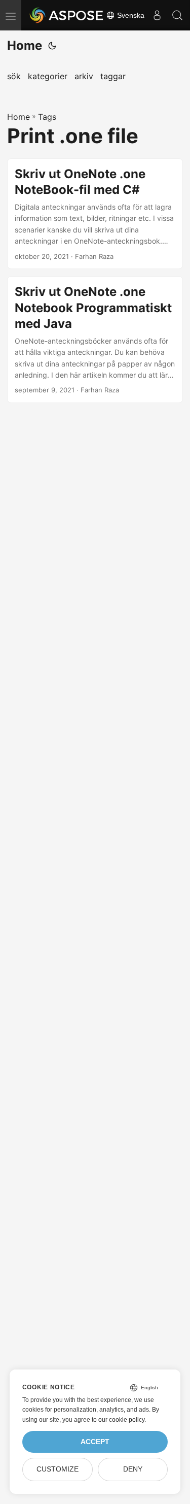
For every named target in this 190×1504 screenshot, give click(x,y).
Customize (57, 1469)
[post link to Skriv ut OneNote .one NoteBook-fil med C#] (95, 214)
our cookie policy (121, 1419)
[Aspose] (67, 15)
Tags (47, 117)
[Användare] (157, 15)
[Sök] (177, 15)
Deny (132, 1469)
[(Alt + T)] (52, 45)
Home (24, 45)
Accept (95, 1442)
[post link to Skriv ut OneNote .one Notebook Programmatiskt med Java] (95, 340)
